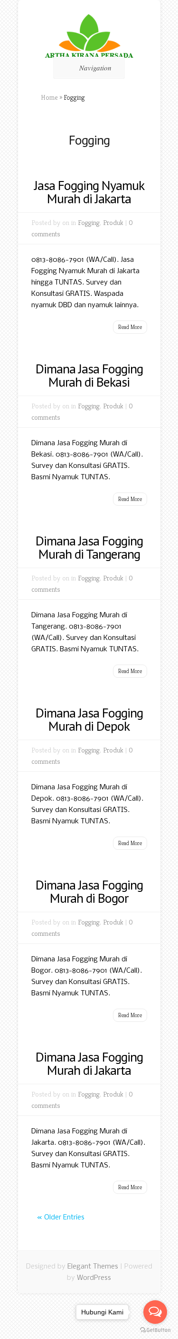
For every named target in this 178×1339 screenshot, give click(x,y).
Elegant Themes (92, 1266)
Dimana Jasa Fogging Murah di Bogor (89, 891)
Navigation (95, 67)
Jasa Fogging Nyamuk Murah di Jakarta (89, 191)
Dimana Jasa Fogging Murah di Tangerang (89, 547)
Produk (113, 222)
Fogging (89, 222)
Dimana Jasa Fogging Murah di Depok (89, 719)
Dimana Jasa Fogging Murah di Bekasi (89, 375)
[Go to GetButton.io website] (155, 1329)
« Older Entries (60, 1217)
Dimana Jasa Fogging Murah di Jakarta (89, 1063)
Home (49, 97)
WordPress (94, 1278)
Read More (130, 326)
